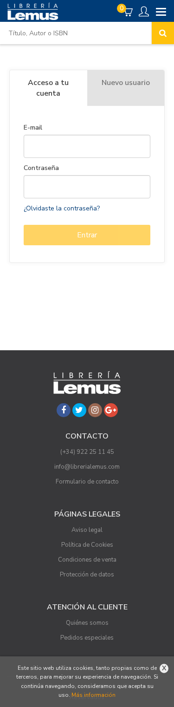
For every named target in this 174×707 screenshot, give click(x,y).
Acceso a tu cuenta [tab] (48, 88)
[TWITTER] (79, 410)
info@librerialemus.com (87, 467)
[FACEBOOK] (64, 410)
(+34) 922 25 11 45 (87, 452)
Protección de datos (87, 574)
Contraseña (41, 168)
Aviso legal (87, 530)
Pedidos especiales (87, 638)
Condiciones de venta (87, 560)
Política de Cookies (87, 545)
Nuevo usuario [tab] (126, 83)
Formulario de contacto (87, 482)
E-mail (33, 127)
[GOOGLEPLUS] (111, 410)
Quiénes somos (87, 623)
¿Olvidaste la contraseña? (62, 208)
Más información (93, 695)
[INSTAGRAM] (95, 410)
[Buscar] (163, 33)
